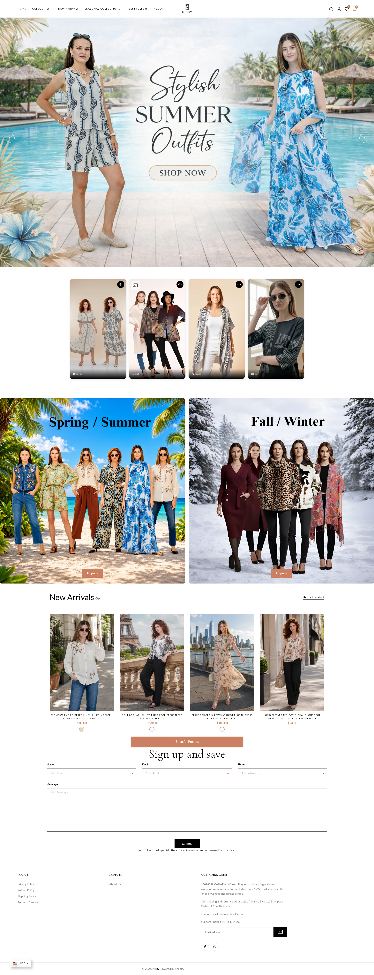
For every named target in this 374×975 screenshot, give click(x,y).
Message (52, 784)
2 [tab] (181, 255)
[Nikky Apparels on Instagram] (215, 947)
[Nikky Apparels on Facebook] (205, 947)
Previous (10, 138)
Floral (222, 729)
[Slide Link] (187, 111)
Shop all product (313, 597)
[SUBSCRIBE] (280, 932)
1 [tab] (174, 255)
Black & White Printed (152, 729)
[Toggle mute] (120, 284)
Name (50, 764)
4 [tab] (193, 255)
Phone (241, 764)
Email (145, 764)
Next (363, 138)
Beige (82, 729)
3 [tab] (187, 255)
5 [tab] (199, 255)
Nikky (156, 968)
